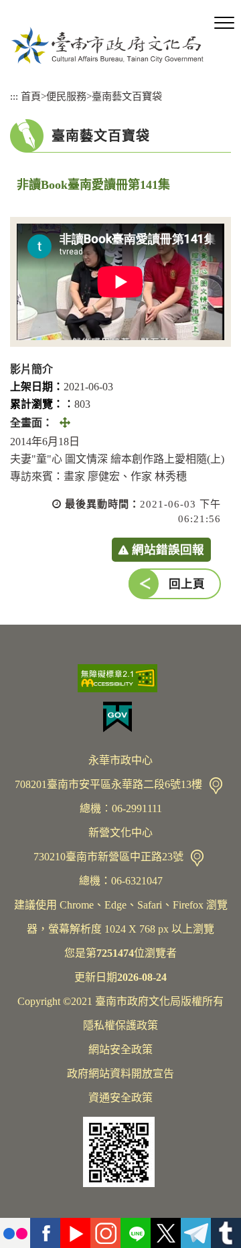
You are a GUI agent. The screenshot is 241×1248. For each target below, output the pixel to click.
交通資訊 (216, 785)
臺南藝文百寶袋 (127, 96)
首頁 (31, 96)
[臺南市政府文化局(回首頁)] (107, 45)
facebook (45, 1233)
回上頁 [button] (187, 584)
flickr (15, 1233)
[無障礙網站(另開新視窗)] (120, 678)
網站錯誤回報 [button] (168, 549)
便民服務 (66, 96)
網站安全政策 (120, 1049)
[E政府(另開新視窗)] (120, 717)
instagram (105, 1233)
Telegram (196, 1233)
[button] (224, 23)
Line (135, 1233)
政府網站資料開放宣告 (120, 1073)
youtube (75, 1233)
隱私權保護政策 (120, 1025)
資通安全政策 (120, 1097)
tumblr (226, 1233)
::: (14, 96)
